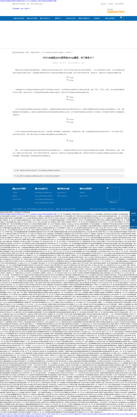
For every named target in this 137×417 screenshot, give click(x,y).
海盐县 (44, 414)
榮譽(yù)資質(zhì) (84, 18)
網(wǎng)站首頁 (19, 18)
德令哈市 (38, 414)
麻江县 (10, 414)
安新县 (9, 416)
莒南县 (53, 414)
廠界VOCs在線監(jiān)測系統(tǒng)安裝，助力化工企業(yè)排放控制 (39, 176)
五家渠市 (22, 416)
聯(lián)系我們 (119, 4)
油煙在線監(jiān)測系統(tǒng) (43, 192)
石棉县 (27, 416)
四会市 (24, 414)
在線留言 (110, 4)
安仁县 (122, 414)
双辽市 (41, 416)
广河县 (46, 416)
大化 (6, 414)
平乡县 (62, 414)
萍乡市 (58, 414)
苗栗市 (4, 416)
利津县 (131, 414)
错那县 (95, 414)
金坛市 (51, 416)
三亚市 (33, 414)
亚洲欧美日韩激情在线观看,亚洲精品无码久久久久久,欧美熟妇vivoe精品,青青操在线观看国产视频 (28, 1)
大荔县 (15, 414)
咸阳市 (29, 414)
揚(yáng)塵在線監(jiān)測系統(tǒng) (44, 196)
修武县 (84, 414)
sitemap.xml (120, 209)
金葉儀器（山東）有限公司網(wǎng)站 (31, 4)
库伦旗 (100, 414)
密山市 (2, 414)
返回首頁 (103, 4)
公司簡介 (15, 192)
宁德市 (49, 414)
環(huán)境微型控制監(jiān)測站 (44, 202)
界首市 (117, 414)
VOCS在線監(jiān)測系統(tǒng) (44, 199)
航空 (113, 414)
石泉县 (126, 414)
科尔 (12, 416)
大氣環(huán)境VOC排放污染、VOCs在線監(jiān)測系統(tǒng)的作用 (40, 170)
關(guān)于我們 (32, 18)
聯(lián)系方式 (84, 196)
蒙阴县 (76, 414)
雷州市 (72, 414)
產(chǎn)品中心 (45, 18)
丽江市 (67, 414)
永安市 (19, 414)
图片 (80, 414)
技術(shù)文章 (71, 18)
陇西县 (109, 414)
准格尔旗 (89, 414)
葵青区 (17, 416)
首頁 (27, 52)
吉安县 (37, 416)
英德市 (104, 414)
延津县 (32, 416)
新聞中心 (58, 18)
